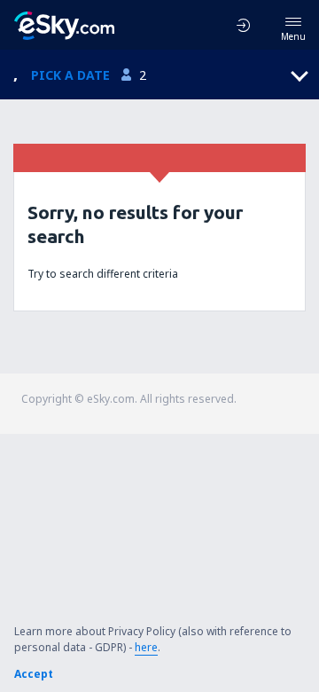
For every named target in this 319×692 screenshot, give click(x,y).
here (146, 647)
